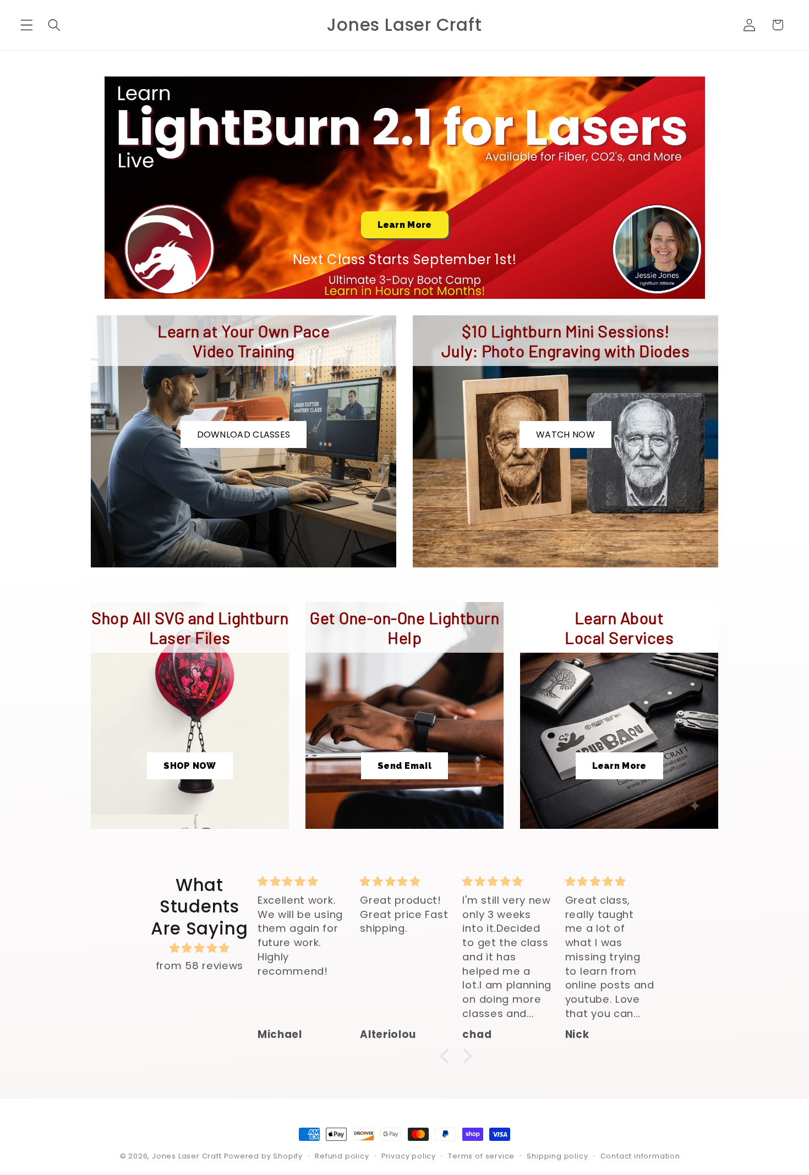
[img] (199, 948)
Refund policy (342, 1156)
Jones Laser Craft (187, 1156)
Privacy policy (408, 1156)
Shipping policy (557, 1156)
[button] (27, 25)
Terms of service (481, 1156)
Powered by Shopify (263, 1156)
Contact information (640, 1156)
